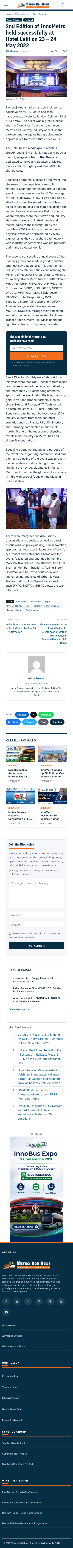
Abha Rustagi (12, 51)
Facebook (13, 722)
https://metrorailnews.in (37, 683)
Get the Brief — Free (36, 356)
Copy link (57, 722)
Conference (35, 601)
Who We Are (9, 1325)
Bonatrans (21, 601)
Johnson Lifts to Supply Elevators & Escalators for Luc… (33, 980)
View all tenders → (19, 1009)
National (29, 20)
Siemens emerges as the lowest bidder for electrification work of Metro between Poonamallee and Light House (53, 634)
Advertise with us (12, 1335)
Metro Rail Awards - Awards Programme (24, 1523)
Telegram (29, 722)
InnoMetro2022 (14, 606)
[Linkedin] (28, 1301)
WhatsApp (46, 714)
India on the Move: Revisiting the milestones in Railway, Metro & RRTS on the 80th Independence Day (39, 1057)
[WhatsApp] (61, 1301)
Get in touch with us (13, 1346)
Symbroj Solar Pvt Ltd (14, 1453)
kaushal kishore (14, 610)
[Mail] (39, 1301)
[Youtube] (6, 1312)
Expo (47, 601)
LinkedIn (21, 714)
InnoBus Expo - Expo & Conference (21, 1502)
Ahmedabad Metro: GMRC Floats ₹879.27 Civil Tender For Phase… (36, 1000)
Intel (28, 606)
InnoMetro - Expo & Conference (20, 1492)
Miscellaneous (22, 14)
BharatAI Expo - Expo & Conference (22, 1512)
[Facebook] (6, 1301)
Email (43, 722)
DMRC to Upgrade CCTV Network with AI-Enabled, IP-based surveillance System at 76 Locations (40, 1112)
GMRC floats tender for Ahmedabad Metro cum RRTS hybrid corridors (37, 1094)
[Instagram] (17, 1301)
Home (9, 14)
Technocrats (32, 610)
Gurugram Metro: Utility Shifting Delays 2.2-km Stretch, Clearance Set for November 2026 (40, 1039)
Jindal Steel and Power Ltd (47, 606)
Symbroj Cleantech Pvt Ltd (17, 1464)
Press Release (40, 14)
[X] (50, 1301)
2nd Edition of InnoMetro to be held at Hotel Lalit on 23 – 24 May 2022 (21, 628)
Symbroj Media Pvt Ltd (15, 1443)
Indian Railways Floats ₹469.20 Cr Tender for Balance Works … (37, 990)
